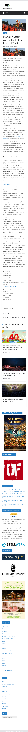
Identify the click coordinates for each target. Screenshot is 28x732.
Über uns (4, 703)
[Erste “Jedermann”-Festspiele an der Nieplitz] (14, 385)
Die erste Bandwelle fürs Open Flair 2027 (12, 493)
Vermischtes (5, 673)
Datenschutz (5, 686)
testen (3, 701)
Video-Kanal (5, 706)
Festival (5, 33)
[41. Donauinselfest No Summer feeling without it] (14, 359)
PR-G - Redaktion (14, 46)
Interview (4, 648)
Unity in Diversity (8, 314)
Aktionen (4, 629)
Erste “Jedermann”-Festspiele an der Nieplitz (13, 400)
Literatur (4, 656)
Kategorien (4, 691)
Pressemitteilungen (6, 694)
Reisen (3, 663)
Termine (4, 665)
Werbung (4, 708)
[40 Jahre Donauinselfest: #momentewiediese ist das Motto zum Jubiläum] (14, 331)
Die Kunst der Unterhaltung (9, 636)
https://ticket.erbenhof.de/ (9, 286)
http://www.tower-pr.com (9, 305)
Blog (3, 633)
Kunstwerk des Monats (7, 653)
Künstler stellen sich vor (8, 651)
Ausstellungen (5, 631)
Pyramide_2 (4, 698)
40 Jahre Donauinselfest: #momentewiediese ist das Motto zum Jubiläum (12, 348)
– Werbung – (5, 626)
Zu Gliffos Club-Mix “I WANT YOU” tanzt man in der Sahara (13, 319)
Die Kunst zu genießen (7, 638)
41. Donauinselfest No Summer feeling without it (14, 374)
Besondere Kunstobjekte (8, 684)
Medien (3, 658)
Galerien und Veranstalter (8, 646)
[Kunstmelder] (3, 13)
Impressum (4, 689)
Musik (3, 660)
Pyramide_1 (4, 696)
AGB (3, 681)
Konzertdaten (6, 184)
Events (3, 641)
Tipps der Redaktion (7, 670)
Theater (4, 668)
